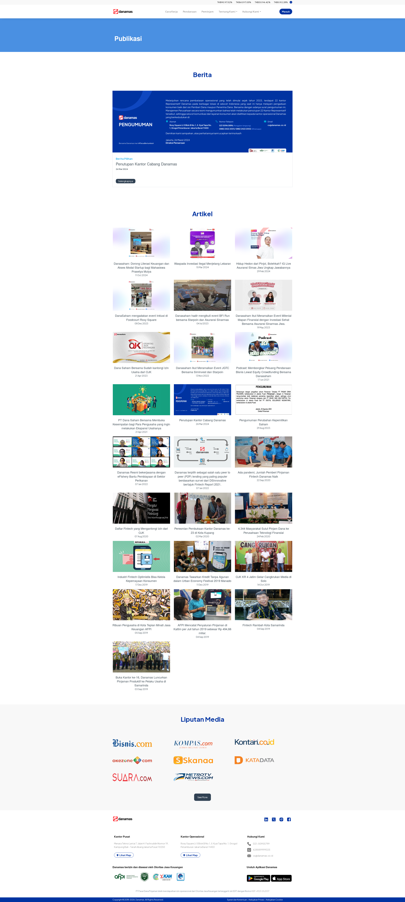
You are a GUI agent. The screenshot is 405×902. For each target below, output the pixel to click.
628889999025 (261, 849)
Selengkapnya (125, 181)
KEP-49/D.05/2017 (260, 891)
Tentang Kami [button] (227, 11)
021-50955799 (261, 843)
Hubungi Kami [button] (250, 11)
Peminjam (208, 11)
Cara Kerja (171, 11)
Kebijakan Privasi (257, 900)
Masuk (286, 11)
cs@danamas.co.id (263, 855)
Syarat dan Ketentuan (237, 900)
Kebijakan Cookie (274, 900)
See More (202, 797)
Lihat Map (125, 855)
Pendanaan (190, 11)
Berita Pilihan (124, 158)
